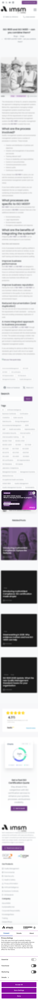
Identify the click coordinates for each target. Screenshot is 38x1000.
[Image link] (19, 500)
